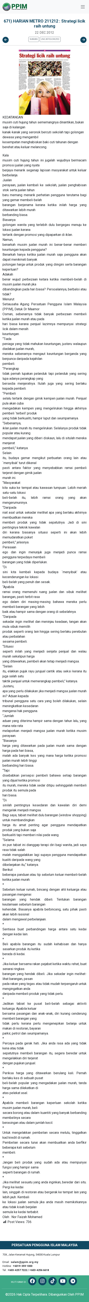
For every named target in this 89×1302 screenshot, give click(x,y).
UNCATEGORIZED (50, 39)
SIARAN (34, 39)
